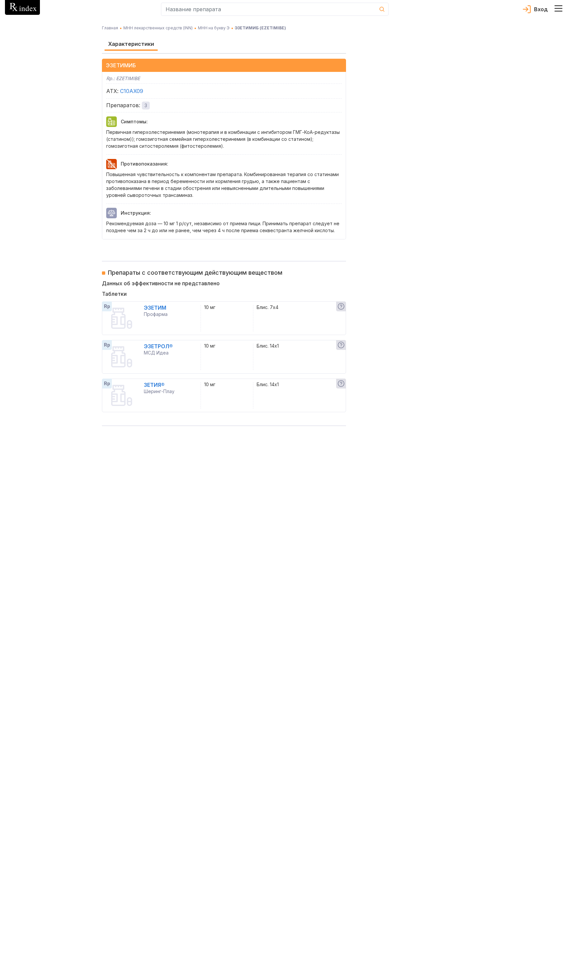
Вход (541, 9)
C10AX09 (131, 91)
